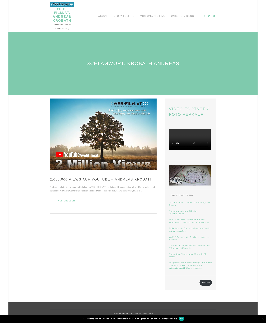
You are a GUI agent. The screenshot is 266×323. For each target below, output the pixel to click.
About (103, 16)
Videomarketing (152, 16)
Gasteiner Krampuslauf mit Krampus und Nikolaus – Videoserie (189, 246)
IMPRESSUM (206, 283)
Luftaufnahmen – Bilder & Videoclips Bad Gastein (190, 203)
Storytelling (124, 16)
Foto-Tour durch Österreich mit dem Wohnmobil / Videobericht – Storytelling (189, 221)
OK (181, 319)
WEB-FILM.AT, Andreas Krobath (62, 14)
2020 (151, 313)
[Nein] (262, 318)
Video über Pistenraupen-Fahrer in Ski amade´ (188, 255)
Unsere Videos (182, 16)
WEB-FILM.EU (127, 313)
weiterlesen (67, 202)
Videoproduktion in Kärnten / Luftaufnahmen (184, 212)
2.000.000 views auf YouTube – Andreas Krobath (101, 179)
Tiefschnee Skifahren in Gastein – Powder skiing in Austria (190, 229)
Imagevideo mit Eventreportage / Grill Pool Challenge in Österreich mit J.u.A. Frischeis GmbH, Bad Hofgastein (190, 265)
